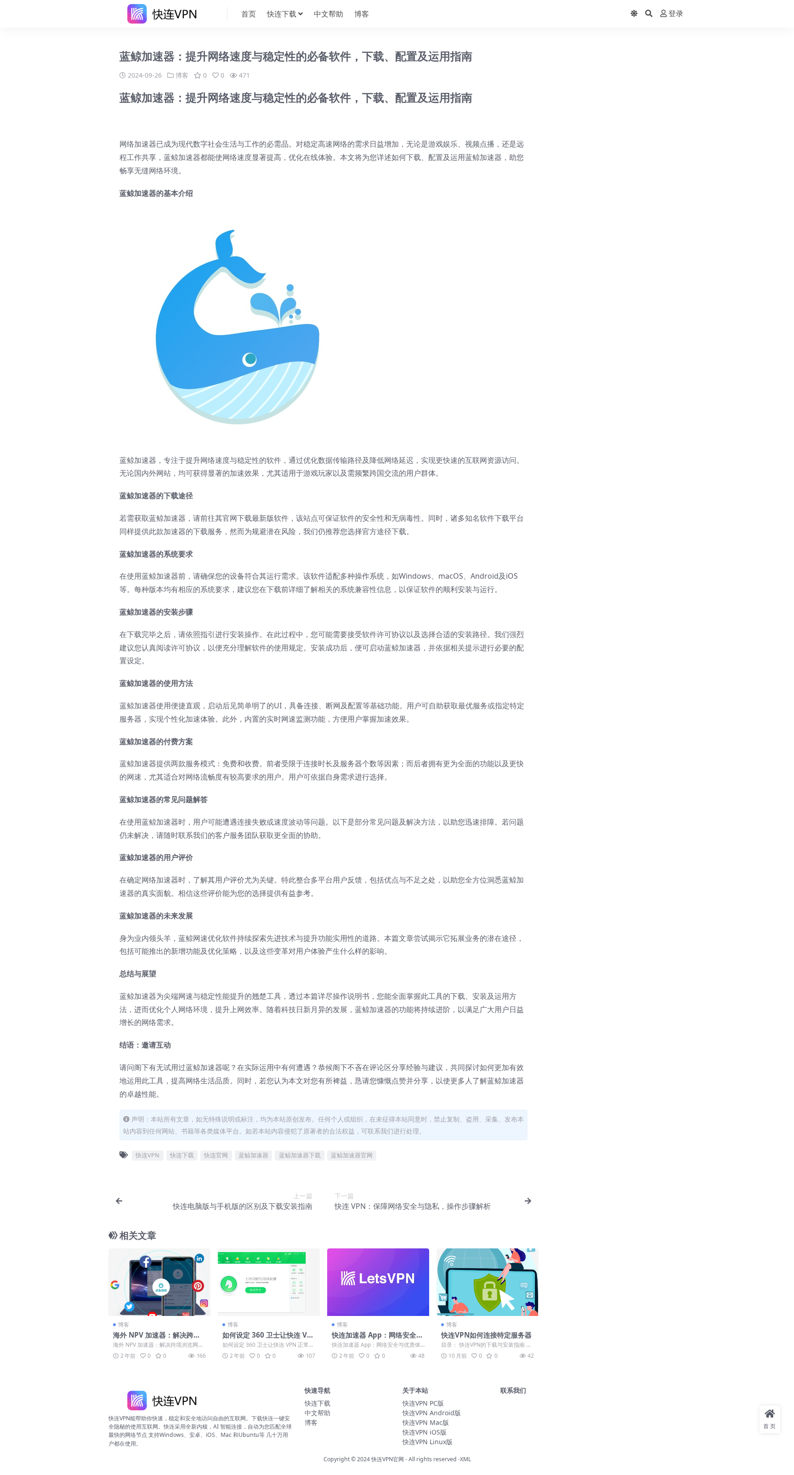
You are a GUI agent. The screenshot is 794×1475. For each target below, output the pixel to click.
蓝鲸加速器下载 (300, 1155)
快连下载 (281, 14)
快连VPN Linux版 (428, 1441)
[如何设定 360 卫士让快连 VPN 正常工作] (269, 1282)
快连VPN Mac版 (426, 1422)
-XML (464, 1459)
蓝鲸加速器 (253, 1155)
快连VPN (147, 1155)
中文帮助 (328, 14)
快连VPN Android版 (432, 1412)
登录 (676, 13)
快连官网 (216, 1155)
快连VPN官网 (387, 1459)
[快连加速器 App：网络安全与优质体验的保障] (378, 1282)
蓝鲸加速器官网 (352, 1155)
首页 (248, 14)
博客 (361, 14)
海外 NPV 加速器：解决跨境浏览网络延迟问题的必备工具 (158, 1339)
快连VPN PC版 (423, 1403)
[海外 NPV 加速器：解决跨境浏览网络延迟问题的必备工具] (159, 1282)
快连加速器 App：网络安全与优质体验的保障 (377, 1339)
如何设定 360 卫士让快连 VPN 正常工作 (267, 1339)
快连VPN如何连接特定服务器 (486, 1334)
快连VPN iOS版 (425, 1432)
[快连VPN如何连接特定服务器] (488, 1282)
